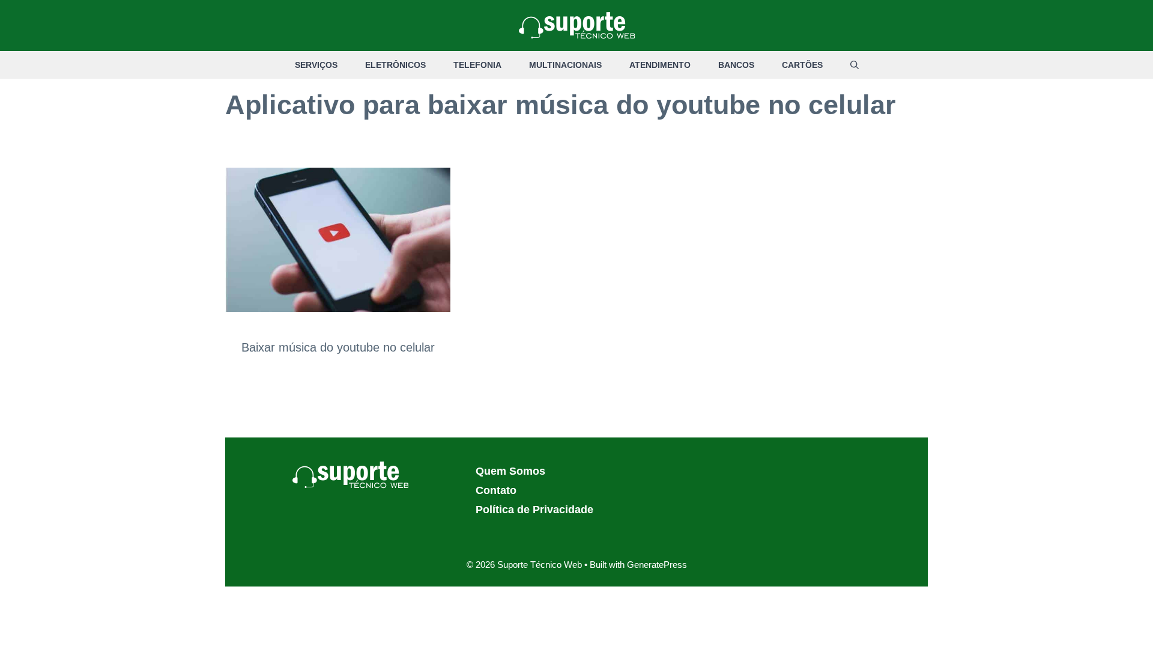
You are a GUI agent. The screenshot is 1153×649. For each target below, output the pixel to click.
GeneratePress (657, 564)
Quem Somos (510, 471)
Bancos (736, 65)
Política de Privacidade (534, 510)
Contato (496, 490)
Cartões (802, 65)
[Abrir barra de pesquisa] (855, 65)
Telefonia (477, 65)
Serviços (316, 65)
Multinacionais (565, 65)
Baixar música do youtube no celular (338, 347)
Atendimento (660, 65)
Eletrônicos (395, 65)
